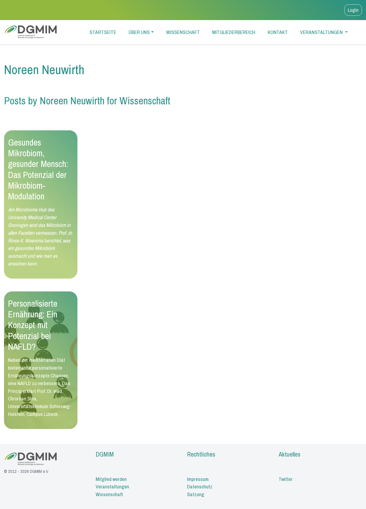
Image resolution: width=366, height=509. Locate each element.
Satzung (195, 494)
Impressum (198, 479)
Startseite (102, 32)
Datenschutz (199, 486)
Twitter (286, 479)
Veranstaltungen (322, 32)
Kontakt (278, 32)
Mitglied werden (111, 479)
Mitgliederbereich (233, 32)
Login (353, 9)
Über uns (139, 32)
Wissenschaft (183, 32)
